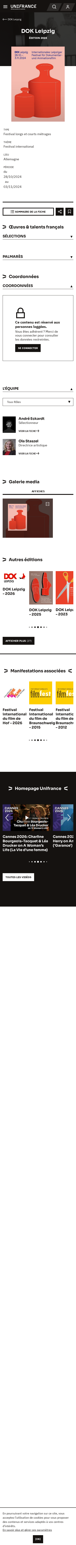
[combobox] (38, 402)
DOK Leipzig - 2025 (40, 612)
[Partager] (60, 212)
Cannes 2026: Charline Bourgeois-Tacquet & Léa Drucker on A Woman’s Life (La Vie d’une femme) (25, 843)
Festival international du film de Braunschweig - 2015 (42, 719)
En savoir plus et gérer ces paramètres (27, 1530)
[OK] (38, 1539)
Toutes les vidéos (18, 877)
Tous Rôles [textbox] (14, 402)
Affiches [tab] (38, 491)
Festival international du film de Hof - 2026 (15, 716)
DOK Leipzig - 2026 (14, 591)
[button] (47, 504)
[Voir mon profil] (67, 7)
